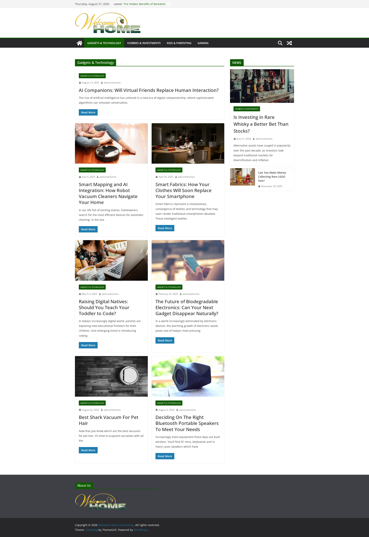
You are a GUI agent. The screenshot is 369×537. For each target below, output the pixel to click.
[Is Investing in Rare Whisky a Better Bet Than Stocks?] (262, 86)
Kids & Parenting (179, 43)
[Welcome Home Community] (79, 43)
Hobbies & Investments (144, 43)
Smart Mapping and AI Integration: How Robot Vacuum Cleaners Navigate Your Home (108, 193)
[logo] (100, 495)
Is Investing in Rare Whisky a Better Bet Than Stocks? (261, 124)
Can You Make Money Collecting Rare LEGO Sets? (144, 6)
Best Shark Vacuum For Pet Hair (108, 420)
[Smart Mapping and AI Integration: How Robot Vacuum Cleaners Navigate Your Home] (111, 143)
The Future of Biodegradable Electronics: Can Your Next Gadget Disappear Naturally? (186, 307)
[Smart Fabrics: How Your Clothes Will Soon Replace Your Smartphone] (188, 143)
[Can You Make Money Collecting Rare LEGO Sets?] (242, 179)
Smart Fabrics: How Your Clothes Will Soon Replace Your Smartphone (183, 190)
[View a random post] (289, 43)
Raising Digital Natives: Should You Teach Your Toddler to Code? (104, 307)
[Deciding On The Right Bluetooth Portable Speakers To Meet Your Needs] (188, 376)
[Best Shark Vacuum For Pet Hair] (111, 376)
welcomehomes (112, 82)
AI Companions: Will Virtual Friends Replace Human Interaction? (149, 90)
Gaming (203, 43)
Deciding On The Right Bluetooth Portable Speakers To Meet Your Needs (187, 423)
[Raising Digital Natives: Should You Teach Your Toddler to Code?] (111, 260)
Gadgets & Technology (104, 43)
